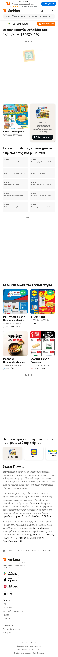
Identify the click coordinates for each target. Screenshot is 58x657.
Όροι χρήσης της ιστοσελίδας (29, 649)
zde (38, 503)
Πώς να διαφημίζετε (11, 629)
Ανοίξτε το (48, 3)
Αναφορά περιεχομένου (13, 611)
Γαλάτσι (36, 516)
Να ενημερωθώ (48, 24)
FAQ (4, 604)
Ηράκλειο (8, 516)
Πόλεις (6, 614)
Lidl (20, 541)
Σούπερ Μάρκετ (41, 528)
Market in (24, 537)
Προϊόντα (7, 618)
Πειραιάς (26, 516)
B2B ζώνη (7, 632)
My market (35, 537)
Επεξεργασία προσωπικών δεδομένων (29, 653)
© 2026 (29, 642)
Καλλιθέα (46, 516)
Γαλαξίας (49, 534)
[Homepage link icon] (4, 551)
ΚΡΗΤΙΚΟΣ (38, 534)
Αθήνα (45, 512)
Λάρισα (17, 516)
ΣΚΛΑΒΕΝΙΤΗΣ (10, 537)
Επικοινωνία (8, 607)
